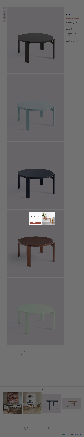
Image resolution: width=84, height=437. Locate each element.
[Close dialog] (54, 212)
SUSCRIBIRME (35, 222)
